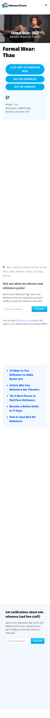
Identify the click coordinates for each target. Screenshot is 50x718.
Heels (12, 271)
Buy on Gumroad (25, 86)
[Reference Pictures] (14, 5)
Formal (34, 267)
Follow (39, 309)
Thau (15, 104)
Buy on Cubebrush (25, 79)
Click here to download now (25, 69)
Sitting (29, 271)
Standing (38, 271)
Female (26, 267)
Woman (7, 275)
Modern (20, 271)
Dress (9, 267)
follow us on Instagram (27, 320)
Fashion (17, 267)
